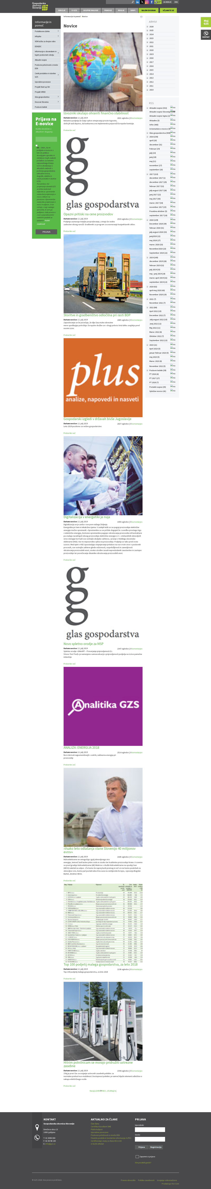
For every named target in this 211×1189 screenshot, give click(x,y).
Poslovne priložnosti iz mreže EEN (46, 67)
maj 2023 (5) (154, 357)
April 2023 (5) (154, 348)
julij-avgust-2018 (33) (158, 232)
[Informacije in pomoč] (40, 6)
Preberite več (69, 130)
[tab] (61, 10)
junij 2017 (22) (155, 194)
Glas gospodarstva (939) (159, 133)
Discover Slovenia (42, 102)
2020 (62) (153, 286)
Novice (85, 16)
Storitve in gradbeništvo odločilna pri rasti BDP (97, 315)
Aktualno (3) (154, 120)
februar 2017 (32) (156, 186)
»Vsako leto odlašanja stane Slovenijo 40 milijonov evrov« (99, 850)
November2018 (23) (157, 248)
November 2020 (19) (158, 294)
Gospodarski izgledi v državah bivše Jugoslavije (97, 419)
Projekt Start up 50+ (42, 87)
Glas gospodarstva (42, 97)
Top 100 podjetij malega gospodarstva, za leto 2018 (101, 964)
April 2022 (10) (155, 311)
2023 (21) (153, 345)
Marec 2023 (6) (155, 361)
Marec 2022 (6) (155, 332)
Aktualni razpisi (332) (158, 108)
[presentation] (74, 10)
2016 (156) (153, 136)
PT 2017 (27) (154, 378)
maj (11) (152, 161)
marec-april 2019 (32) (158, 278)
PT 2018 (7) (154, 382)
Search (132, 2)
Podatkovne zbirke (42, 31)
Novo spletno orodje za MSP (83, 643)
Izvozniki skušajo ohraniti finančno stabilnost (96, 113)
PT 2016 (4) (154, 374)
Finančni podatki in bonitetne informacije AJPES (111, 1138)
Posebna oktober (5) (158, 211)
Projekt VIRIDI (40, 92)
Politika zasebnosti (146, 1180)
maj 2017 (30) (154, 198)
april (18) (153, 140)
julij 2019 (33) (154, 269)
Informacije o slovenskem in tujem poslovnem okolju (46, 53)
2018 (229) (153, 220)
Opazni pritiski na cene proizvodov (88, 214)
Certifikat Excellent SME (101, 1126)
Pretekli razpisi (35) (157, 387)
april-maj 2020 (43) (157, 290)
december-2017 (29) (158, 182)
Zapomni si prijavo (147, 1156)
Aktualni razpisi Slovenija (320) (162, 111)
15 (108, 1090)
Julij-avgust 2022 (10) (158, 319)
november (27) (155, 165)
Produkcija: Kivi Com (170, 1183)
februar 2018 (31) (156, 228)
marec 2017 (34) (156, 203)
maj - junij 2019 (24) (157, 273)
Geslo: (137, 1134)
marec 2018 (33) (156, 244)
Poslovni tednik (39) (157, 370)
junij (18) (152, 157)
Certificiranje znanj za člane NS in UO (106, 1141)
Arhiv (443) (153, 124)
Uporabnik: (139, 1125)
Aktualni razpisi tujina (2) (159, 116)
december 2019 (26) (158, 261)
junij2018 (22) (154, 236)
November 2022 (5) (157, 366)
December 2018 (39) (158, 223)
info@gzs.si (50, 1143)
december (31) (155, 144)
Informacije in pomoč (43, 23)
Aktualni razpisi (41, 60)
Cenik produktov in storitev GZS (45, 75)
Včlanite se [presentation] (168, 10)
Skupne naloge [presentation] (90, 10)
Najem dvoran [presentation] (149, 10)
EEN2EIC (38, 46)
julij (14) (152, 153)
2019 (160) (153, 257)
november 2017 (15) (157, 207)
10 (104, 1090)
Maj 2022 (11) (154, 328)
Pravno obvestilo (128, 1180)
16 (110, 1090)
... (106, 1090)
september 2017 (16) (158, 215)
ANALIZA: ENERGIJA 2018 (81, 747)
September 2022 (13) (158, 340)
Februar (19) (154, 148)
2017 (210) (153, 174)
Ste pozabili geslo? (143, 1162)
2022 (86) (153, 307)
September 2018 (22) (158, 253)
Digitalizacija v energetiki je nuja (87, 517)
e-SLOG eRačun (97, 1143)
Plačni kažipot (96, 1129)
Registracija (155, 1147)
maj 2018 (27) (154, 240)
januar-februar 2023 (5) (159, 353)
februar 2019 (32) (156, 265)
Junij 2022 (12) (155, 323)
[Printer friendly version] (141, 16)
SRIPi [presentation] (132, 10)
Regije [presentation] (121, 10)
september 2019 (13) (158, 282)
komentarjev (137, 118)
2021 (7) (152, 299)
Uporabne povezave (43, 82)
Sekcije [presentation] (61, 10)
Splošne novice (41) (157, 391)
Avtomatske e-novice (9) (159, 129)
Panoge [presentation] (108, 10)
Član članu (95, 1123)
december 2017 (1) (157, 178)
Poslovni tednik (41, 107)
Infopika (38, 36)
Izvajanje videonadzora (167, 1180)
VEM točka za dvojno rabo (45, 41)
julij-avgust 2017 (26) (158, 190)
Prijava (46, 232)
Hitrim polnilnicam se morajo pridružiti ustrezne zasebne (98, 1064)
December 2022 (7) (157, 315)
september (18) (156, 169)
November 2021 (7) (157, 303)
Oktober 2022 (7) (156, 336)
